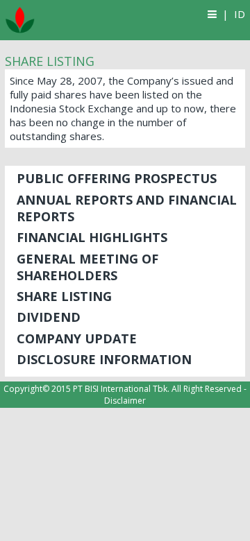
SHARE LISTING (64, 296)
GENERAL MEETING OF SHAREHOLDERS (87, 267)
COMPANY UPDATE (77, 338)
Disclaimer (125, 400)
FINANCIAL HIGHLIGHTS (92, 237)
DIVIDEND (49, 317)
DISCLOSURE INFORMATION (104, 359)
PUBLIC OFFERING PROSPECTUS (117, 178)
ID (239, 14)
